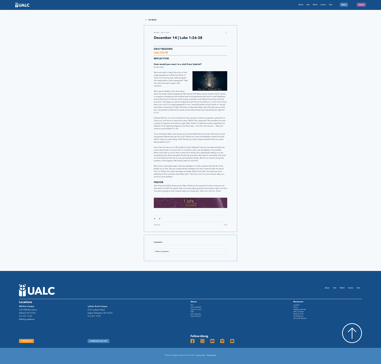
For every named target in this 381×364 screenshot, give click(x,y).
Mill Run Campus (26, 306)
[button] (98, 341)
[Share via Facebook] (155, 219)
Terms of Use (200, 355)
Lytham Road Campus (97, 306)
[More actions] (226, 32)
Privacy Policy (211, 355)
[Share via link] (160, 219)
